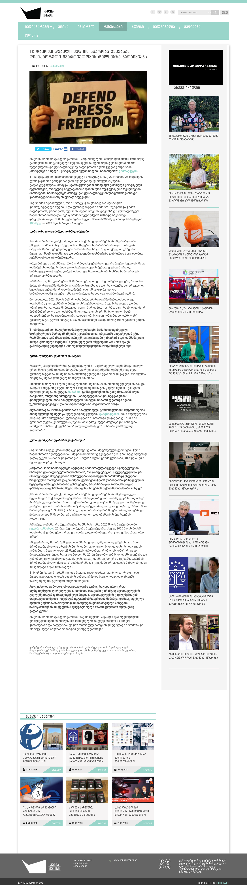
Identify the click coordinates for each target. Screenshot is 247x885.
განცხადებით (109, 413)
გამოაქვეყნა (128, 171)
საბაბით (74, 391)
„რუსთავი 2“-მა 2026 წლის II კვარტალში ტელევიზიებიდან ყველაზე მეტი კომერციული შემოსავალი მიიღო (188, 255)
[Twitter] (61, 149)
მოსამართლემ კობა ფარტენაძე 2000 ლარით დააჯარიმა (193, 137)
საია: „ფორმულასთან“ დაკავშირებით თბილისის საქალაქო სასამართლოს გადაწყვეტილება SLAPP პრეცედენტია (86, 758)
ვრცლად (56, 770)
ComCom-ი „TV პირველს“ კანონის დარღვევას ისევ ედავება (191, 310)
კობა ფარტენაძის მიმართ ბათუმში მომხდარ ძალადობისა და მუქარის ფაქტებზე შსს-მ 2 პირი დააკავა (192, 369)
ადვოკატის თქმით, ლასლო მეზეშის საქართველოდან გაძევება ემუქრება (193, 656)
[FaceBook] (43, 149)
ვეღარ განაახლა (41, 528)
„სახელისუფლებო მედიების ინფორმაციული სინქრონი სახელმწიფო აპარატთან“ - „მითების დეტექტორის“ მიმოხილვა (131, 811)
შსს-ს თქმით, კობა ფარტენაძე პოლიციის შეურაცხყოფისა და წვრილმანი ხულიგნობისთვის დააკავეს (189, 197)
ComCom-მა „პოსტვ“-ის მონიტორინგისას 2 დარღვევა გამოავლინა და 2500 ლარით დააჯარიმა (189, 543)
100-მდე (35, 223)
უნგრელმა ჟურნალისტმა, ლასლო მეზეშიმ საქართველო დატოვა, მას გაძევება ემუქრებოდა (192, 484)
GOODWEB (222, 882)
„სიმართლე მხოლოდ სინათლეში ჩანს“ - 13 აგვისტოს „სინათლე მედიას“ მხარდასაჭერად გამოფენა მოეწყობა (192, 428)
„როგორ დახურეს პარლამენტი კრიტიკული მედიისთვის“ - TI (39, 757)
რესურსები (57, 66)
